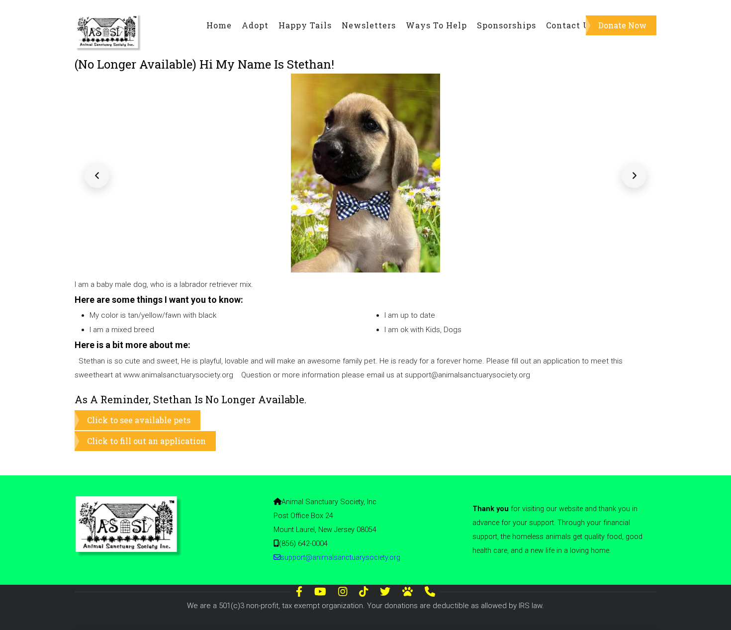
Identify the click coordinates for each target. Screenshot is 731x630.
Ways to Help (436, 25)
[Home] (109, 20)
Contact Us (570, 25)
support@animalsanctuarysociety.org (340, 557)
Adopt (255, 25)
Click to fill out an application (146, 441)
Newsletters (369, 25)
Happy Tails (305, 25)
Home (219, 25)
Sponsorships (506, 25)
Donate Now (622, 25)
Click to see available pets (138, 420)
